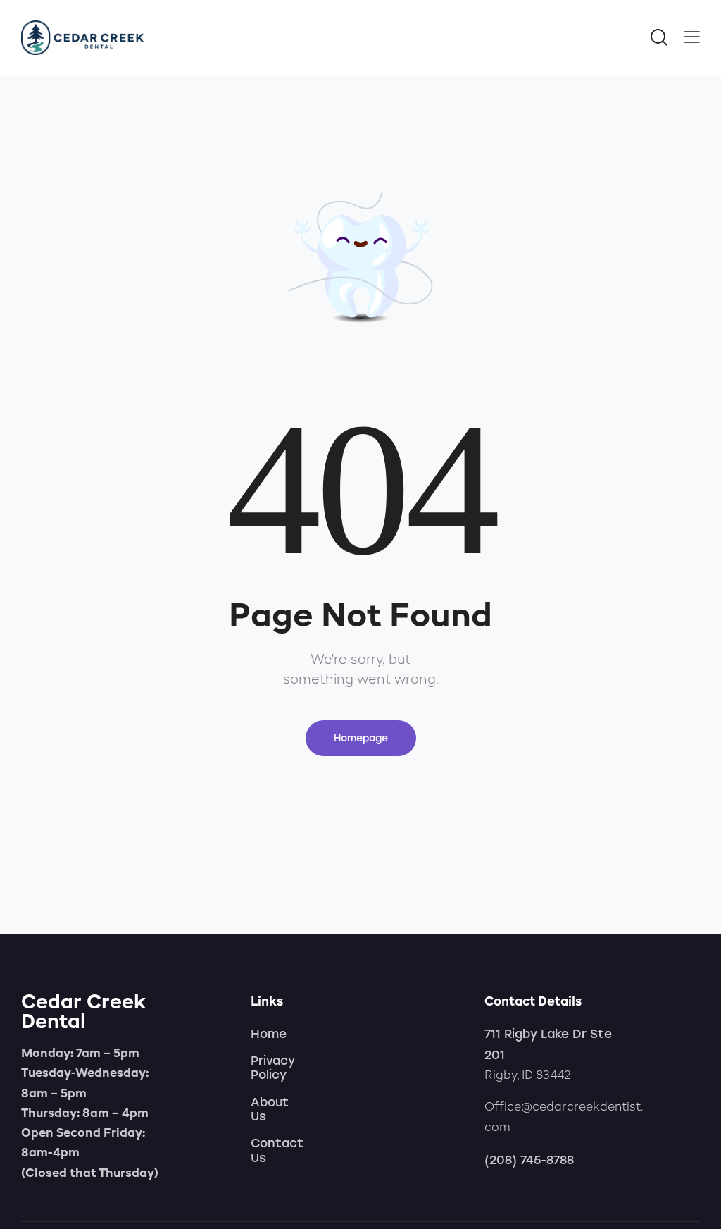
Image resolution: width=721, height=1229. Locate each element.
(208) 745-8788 (529, 1160)
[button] (692, 36)
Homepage (361, 738)
